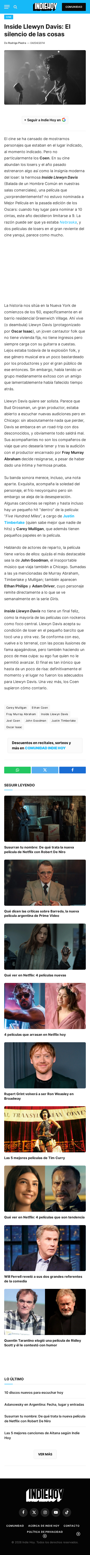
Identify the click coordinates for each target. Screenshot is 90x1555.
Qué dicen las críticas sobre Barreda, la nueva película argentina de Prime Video (41, 913)
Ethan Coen (40, 707)
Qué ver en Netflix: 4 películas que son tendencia (44, 1217)
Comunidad (74, 6)
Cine (9, 17)
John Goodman (36, 720)
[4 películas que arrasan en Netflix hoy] (45, 1006)
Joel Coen (13, 720)
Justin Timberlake (63, 720)
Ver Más (45, 1454)
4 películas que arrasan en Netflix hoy (35, 1034)
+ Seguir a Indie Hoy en (43, 120)
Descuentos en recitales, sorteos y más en (41, 745)
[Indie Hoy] (45, 7)
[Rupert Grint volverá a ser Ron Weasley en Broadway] (45, 1065)
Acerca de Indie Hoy (43, 1525)
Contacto (72, 1525)
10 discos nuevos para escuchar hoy (33, 1392)
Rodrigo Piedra (17, 42)
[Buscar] (15, 7)
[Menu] (7, 7)
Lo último (14, 1379)
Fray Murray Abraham (21, 714)
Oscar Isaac (14, 727)
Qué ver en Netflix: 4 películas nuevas (35, 975)
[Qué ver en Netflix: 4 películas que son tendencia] (45, 1188)
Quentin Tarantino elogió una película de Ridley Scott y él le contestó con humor (42, 1342)
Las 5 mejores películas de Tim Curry (34, 1158)
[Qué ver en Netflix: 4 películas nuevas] (45, 946)
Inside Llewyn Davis (54, 714)
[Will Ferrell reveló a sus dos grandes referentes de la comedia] (45, 1248)
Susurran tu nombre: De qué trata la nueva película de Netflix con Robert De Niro (39, 849)
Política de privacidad (45, 1531)
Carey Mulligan (16, 707)
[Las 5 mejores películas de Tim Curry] (45, 1129)
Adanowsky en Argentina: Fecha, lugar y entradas (44, 1404)
